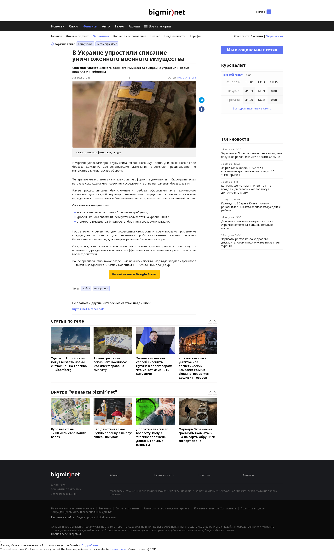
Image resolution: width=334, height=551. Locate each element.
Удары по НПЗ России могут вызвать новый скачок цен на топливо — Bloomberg (69, 364)
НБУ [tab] (248, 74)
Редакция (105, 508)
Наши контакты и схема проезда (72, 508)
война (86, 288)
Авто (106, 26)
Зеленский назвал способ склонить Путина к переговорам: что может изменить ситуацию (154, 366)
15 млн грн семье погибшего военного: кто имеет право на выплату (110, 364)
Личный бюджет (77, 36)
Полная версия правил (66, 534)
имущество (101, 288)
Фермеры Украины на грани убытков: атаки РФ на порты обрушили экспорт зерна (197, 435)
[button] (210, 321)
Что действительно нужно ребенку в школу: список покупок (113, 433)
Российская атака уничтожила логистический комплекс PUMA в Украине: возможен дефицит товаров (194, 368)
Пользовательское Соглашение (215, 508)
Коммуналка (85, 44)
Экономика (101, 36)
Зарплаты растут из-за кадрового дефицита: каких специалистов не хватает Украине (250, 242)
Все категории (160, 26)
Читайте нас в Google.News (134, 274)
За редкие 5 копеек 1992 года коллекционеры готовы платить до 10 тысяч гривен (247, 171)
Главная (56, 36)
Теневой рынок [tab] (232, 74)
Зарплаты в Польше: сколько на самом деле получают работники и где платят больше (251, 155)
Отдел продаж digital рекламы (96, 517)
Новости (57, 26)
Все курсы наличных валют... (252, 108)
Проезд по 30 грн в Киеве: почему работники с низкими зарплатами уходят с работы (250, 206)
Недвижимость (175, 36)
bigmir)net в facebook (88, 309)
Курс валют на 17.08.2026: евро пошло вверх (69, 433)
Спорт (74, 26)
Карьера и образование (129, 36)
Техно (119, 26)
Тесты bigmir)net (107, 44)
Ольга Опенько (186, 77)
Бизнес (155, 36)
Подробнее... (90, 545)
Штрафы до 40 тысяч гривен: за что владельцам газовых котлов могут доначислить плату (246, 189)
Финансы (90, 26)
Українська (274, 36)
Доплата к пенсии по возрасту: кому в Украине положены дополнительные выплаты (152, 437)
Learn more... (119, 549)
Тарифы (195, 36)
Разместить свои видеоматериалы (166, 508)
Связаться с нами (127, 508)
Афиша (134, 26)
